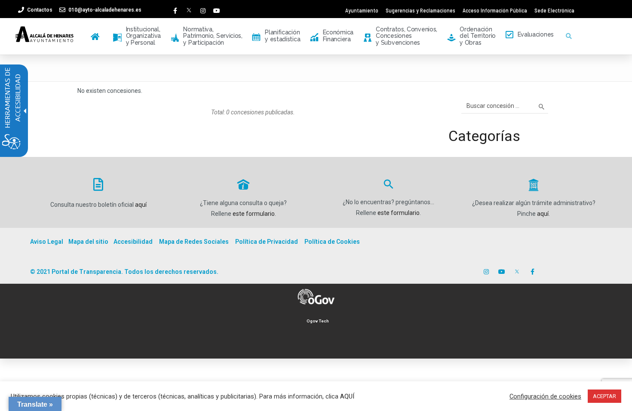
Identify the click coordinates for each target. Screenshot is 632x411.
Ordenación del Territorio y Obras (471, 36)
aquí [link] (141, 204)
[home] (97, 33)
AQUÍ (347, 396)
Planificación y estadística (276, 35)
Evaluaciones (536, 34)
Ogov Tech (318, 321)
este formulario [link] (254, 213)
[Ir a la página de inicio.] (45, 34)
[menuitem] (97, 36)
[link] (34, 10)
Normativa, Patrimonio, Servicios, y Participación (206, 36)
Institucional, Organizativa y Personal (137, 36)
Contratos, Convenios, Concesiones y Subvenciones (400, 36)
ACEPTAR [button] (604, 396)
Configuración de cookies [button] (545, 396)
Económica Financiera (331, 35)
